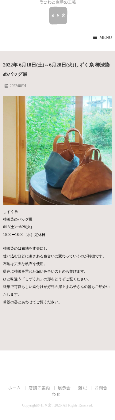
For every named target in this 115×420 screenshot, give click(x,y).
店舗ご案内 (39, 387)
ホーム (14, 387)
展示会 (64, 387)
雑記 (82, 387)
